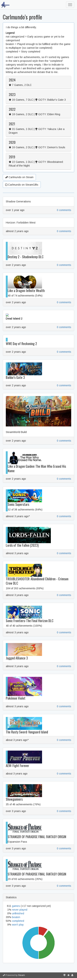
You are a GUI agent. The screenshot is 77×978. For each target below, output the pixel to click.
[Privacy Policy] (72, 975)
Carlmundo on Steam (20, 177)
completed (18, 920)
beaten (16, 917)
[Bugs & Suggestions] (68, 975)
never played (19, 909)
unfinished (18, 913)
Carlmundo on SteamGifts (22, 184)
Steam (21, 975)
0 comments (64, 210)
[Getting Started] (64, 975)
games (16, 905)
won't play (18, 924)
